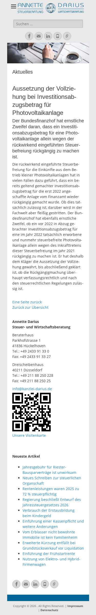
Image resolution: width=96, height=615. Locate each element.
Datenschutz (49, 610)
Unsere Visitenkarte (29, 435)
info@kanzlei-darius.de (32, 388)
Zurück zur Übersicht (30, 307)
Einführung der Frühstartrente (49, 553)
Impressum (75, 606)
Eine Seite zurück (27, 302)
